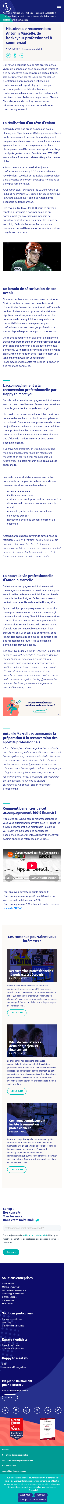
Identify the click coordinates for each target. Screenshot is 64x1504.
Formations (7, 1303)
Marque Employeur (10, 1287)
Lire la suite (17, 1013)
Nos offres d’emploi (11, 1345)
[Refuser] (61, 1475)
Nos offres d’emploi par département (17, 1460)
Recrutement (8, 1284)
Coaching (6, 1322)
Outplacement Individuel (13, 1326)
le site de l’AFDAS (12, 908)
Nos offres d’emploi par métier (15, 1455)
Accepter (25, 1495)
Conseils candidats (32, 49)
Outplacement (8, 1300)
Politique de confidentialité (33, 1499)
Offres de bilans (9, 1297)
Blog (4, 1364)
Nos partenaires (9, 1466)
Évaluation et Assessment (14, 1290)
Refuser (41, 1495)
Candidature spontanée (13, 1348)
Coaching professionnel (13, 1293)
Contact (10, 1397)
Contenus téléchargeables (14, 1367)
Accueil (5, 1449)
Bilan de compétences (12, 1319)
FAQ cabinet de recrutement (14, 1471)
